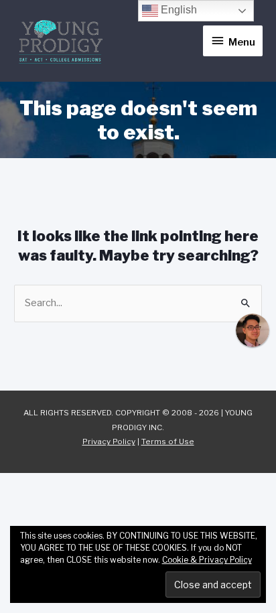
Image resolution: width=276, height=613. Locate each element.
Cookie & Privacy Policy (207, 560)
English (177, 9)
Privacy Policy (108, 441)
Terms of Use (167, 441)
